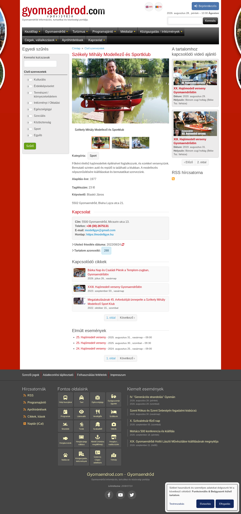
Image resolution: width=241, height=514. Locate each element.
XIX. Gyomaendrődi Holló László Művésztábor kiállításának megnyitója (174, 441)
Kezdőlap (31, 31)
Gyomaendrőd (55, 31)
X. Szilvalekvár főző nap (145, 420)
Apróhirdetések (72, 40)
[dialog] (202, 497)
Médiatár (126, 31)
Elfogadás (224, 503)
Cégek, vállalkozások (40, 40)
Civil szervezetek (94, 48)
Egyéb (38, 135)
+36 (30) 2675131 (97, 226)
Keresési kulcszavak (37, 57)
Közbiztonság (42, 122)
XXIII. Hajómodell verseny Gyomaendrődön (115, 286)
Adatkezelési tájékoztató (58, 374)
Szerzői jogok (30, 374)
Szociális (39, 115)
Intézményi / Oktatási (47, 102)
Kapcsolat (95, 40)
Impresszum (118, 374)
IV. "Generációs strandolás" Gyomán (152, 396)
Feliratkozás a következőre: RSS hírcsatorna (173, 178)
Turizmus (79, 31)
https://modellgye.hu (100, 234)
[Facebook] (109, 495)
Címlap (76, 48)
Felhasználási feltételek (92, 374)
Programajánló (102, 31)
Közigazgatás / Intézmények (160, 31)
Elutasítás (205, 503)
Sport (93, 155)
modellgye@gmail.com (100, 230)
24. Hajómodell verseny (91, 348)
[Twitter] (131, 495)
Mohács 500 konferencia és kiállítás (152, 431)
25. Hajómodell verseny (91, 337)
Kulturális (40, 79)
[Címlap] (63, 7)
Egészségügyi (43, 109)
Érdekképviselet (44, 86)
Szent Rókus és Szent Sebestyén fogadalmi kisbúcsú (163, 410)
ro (160, 6)
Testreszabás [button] (176, 503)
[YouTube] (120, 495)
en (150, 6)
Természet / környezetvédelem (45, 94)
